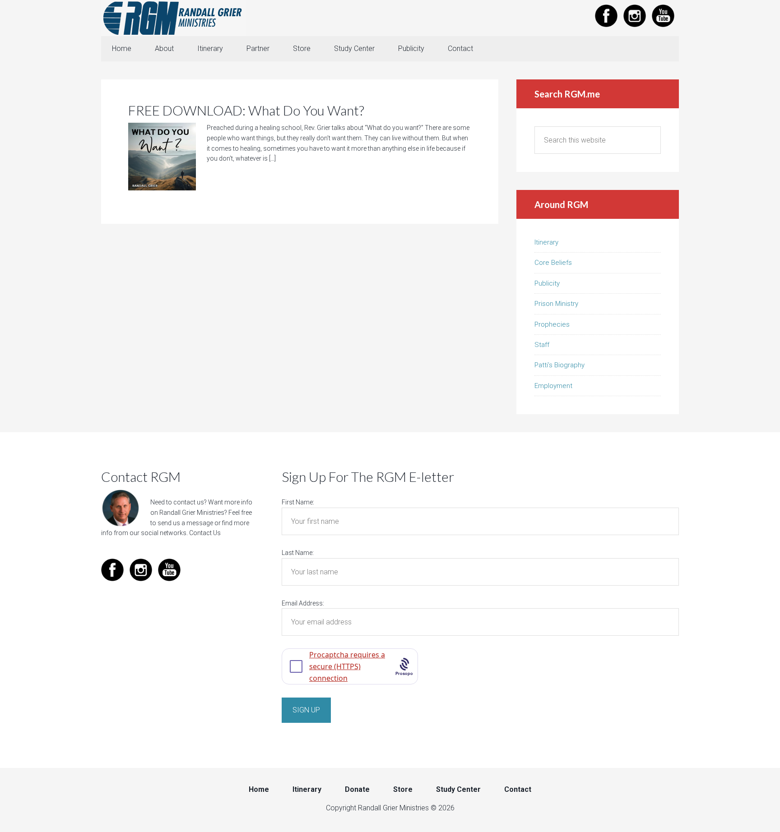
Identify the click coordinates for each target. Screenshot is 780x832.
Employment (553, 386)
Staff (541, 345)
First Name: (298, 502)
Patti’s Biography (559, 365)
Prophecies (552, 324)
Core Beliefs (553, 263)
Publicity (547, 283)
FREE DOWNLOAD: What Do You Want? (246, 110)
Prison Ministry (556, 304)
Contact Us (205, 532)
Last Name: (298, 552)
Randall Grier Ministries (173, 18)
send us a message (185, 523)
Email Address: (303, 603)
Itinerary (546, 242)
